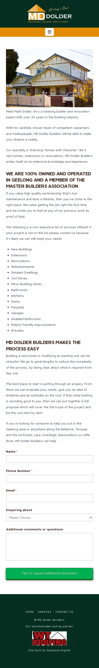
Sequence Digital (58, 650)
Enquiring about (19, 510)
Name (11, 451)
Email (11, 490)
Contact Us (64, 611)
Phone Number (19, 471)
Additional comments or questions (34, 529)
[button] (49, 32)
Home (30, 611)
